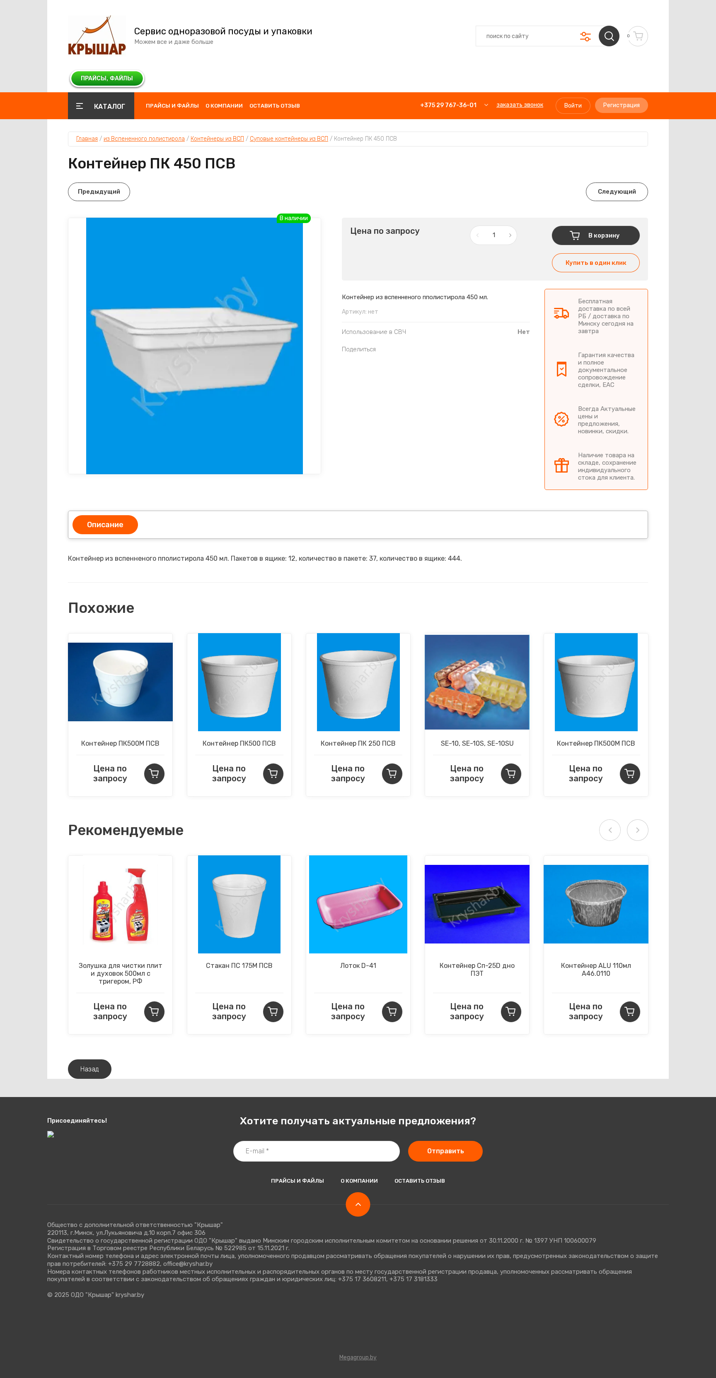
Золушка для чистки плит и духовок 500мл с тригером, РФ (120, 973)
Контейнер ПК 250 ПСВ (358, 743)
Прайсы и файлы (172, 106)
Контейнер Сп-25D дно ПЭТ (477, 969)
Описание (105, 524)
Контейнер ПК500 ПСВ (239, 743)
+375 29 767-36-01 (448, 105)
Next (637, 830)
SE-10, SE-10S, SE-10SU (477, 743)
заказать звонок (519, 104)
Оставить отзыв (274, 106)
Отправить (445, 1151)
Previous (610, 830)
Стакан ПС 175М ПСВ (239, 966)
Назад (89, 1069)
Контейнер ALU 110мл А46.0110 (596, 969)
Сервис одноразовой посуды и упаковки (223, 31)
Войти (573, 105)
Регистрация (621, 105)
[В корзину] (154, 773)
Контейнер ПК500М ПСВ (120, 743)
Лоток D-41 (358, 966)
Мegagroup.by (358, 1357)
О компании (224, 106)
